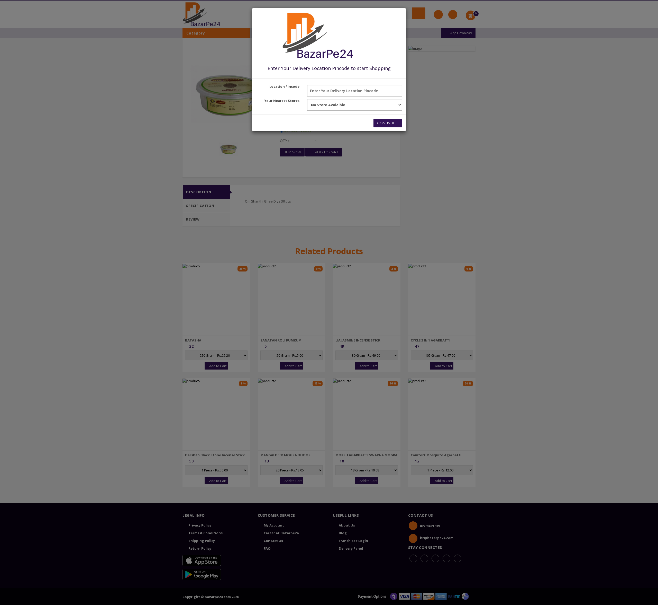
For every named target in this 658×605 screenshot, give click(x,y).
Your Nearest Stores (281, 100)
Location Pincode (284, 86)
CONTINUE (386, 123)
